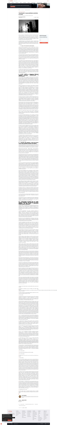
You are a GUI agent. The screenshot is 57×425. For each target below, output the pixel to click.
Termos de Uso (45, 417)
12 (31, 133)
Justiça (39, 415)
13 (28, 152)
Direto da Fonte (28, 414)
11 (25, 111)
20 (20, 234)
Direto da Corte (23, 414)
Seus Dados (45, 416)
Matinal (22, 416)
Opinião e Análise (40, 417)
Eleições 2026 (39, 420)
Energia (39, 416)
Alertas (16, 415)
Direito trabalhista (40, 419)
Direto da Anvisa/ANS (35, 414)
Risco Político (17, 414)
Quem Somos (45, 418)
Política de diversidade (46, 415)
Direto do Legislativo (24, 415)
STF (38, 414)
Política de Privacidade (46, 414)
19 (34, 226)
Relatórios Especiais (24, 417)
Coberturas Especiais (40, 418)
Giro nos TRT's (28, 415)
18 (24, 195)
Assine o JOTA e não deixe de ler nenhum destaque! (28, 45)
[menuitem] (9, 2)
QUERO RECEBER (43, 42)
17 (24, 192)
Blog (44, 419)
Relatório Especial (29, 416)
